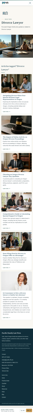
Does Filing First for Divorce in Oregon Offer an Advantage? (14, 254)
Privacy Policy (5, 368)
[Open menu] (30, 3)
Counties (4, 383)
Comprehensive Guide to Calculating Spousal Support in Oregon (16, 215)
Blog (3, 394)
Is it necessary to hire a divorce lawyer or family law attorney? (14, 294)
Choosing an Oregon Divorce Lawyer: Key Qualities (13, 175)
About (3, 386)
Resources (4, 388)
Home (3, 377)
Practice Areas (5, 380)
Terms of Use (5, 370)
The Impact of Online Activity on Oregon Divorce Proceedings (15, 138)
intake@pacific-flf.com (7, 359)
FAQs (3, 391)
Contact (4, 397)
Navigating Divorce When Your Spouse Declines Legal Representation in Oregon (14, 97)
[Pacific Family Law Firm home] (5, 2)
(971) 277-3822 (6, 357)
